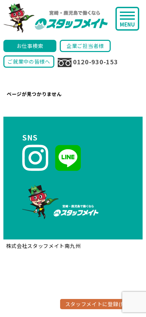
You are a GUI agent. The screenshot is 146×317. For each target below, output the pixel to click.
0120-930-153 (95, 61)
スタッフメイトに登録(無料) (99, 303)
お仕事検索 (30, 45)
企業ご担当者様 (85, 45)
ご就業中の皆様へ (28, 61)
